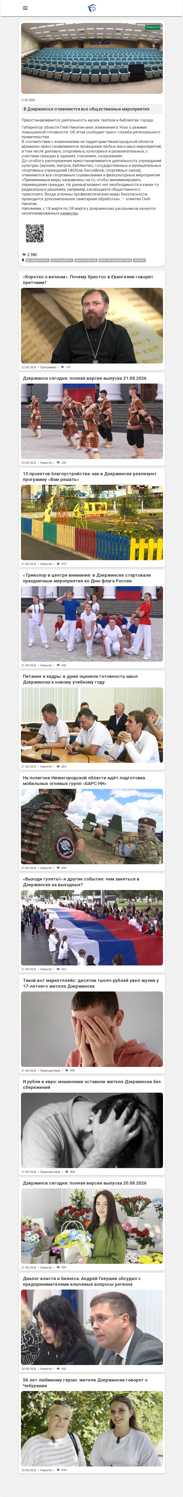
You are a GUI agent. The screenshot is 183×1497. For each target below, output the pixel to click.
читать (139, 260)
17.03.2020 (28, 100)
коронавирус (61, 260)
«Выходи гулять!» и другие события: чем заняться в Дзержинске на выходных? (81, 881)
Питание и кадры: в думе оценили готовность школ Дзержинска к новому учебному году (80, 679)
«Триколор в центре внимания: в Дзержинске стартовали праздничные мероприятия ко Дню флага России (87, 578)
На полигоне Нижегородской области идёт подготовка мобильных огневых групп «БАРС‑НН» (84, 780)
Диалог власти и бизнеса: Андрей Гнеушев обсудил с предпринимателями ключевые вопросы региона (82, 1281)
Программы (48, 367)
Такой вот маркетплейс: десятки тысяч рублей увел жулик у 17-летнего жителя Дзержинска (91, 983)
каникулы (69, 213)
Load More (92, 1483)
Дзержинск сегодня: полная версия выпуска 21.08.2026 (85, 378)
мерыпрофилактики (115, 260)
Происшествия (50, 1070)
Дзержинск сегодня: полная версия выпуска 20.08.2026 (85, 1183)
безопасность (37, 260)
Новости (153, 27)
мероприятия (86, 260)
